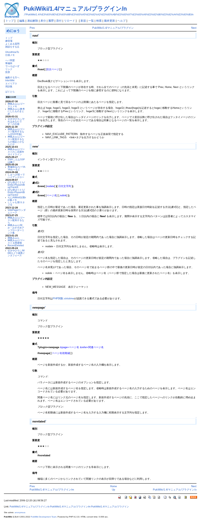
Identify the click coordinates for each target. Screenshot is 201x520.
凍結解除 (32, 20)
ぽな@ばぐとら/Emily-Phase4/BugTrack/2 (16, 192)
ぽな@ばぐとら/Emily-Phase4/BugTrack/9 (16, 185)
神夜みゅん (13, 238)
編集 (22, 20)
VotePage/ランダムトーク (17, 211)
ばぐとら (10, 91)
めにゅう (13, 31)
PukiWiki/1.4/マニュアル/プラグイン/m (52, 489)
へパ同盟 (10, 60)
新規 (83, 20)
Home (113, 486)
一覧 (91, 20)
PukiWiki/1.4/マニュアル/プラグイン (113, 27)
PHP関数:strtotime (63, 298)
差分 (43, 20)
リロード (69, 20)
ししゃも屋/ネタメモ (16, 203)
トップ (9, 20)
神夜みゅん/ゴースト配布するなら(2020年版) (16, 132)
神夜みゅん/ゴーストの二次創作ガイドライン (16, 152)
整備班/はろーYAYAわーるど (16, 168)
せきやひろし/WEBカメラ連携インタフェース (16, 253)
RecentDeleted (16, 245)
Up (113, 489)
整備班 (8, 63)
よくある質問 (12, 43)
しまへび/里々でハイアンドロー (16, 175)
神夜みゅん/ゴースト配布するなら (16, 220)
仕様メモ (10, 55)
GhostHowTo (12, 52)
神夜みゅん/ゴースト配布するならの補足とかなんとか (16, 140)
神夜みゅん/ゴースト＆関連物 (16, 241)
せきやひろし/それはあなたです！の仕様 (16, 121)
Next (193, 27)
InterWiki (10, 80)
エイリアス (11, 83)
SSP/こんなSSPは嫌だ (16, 160)
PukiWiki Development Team (43, 517)
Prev (32, 27)
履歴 (51, 20)
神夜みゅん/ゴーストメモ (16, 105)
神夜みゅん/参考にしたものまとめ (16, 111)
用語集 (8, 86)
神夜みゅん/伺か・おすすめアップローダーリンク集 (16, 229)
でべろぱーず (12, 66)
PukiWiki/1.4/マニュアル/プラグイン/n (75, 8)
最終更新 (109, 20)
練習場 (8, 41)
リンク (8, 69)
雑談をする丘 (12, 46)
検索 (99, 20)
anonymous (20, 512)
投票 (7, 72)
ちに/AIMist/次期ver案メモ (17, 198)
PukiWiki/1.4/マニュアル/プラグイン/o (174, 489)
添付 (59, 20)
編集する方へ (12, 77)
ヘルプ (121, 20)
